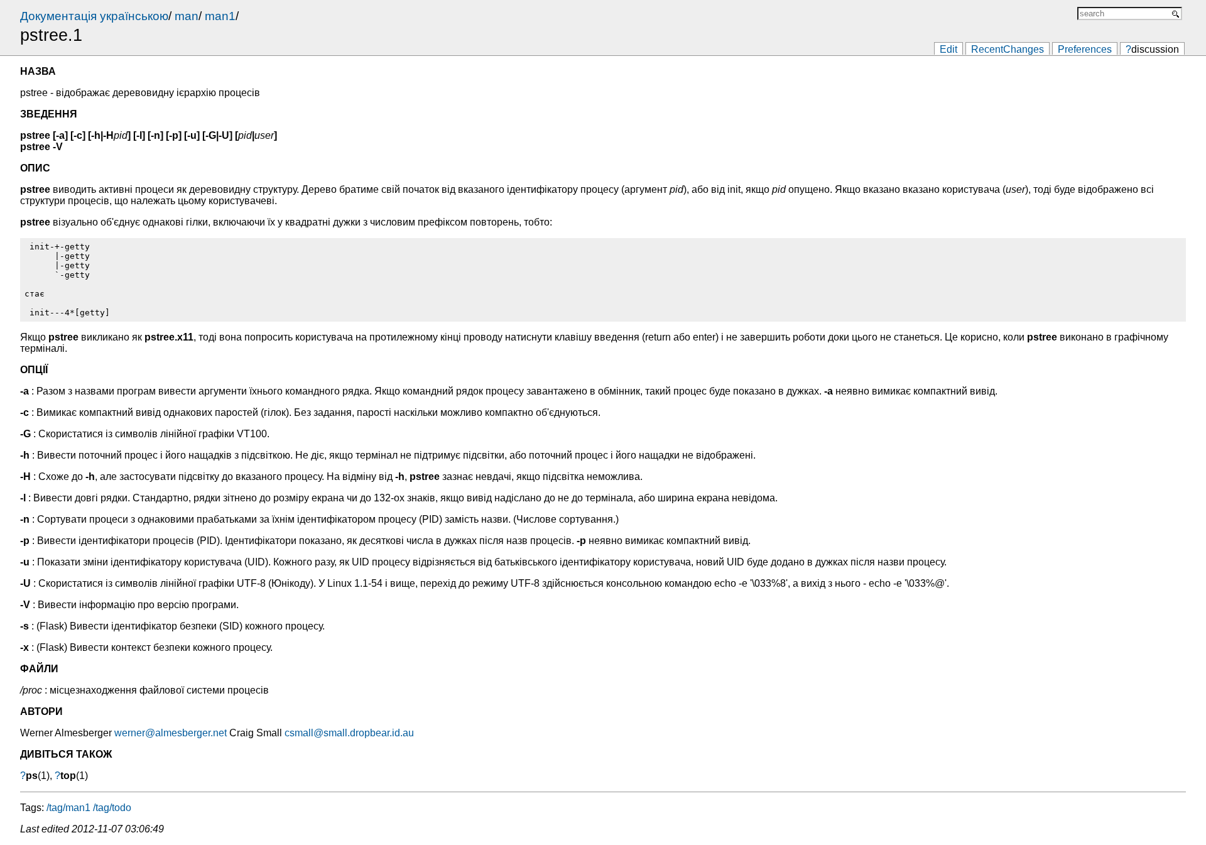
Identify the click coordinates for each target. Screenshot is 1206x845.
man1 (220, 16)
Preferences (1085, 49)
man (186, 16)
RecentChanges (1007, 49)
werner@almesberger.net (170, 733)
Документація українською (94, 16)
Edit (948, 49)
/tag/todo (112, 807)
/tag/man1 (68, 807)
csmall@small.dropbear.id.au (349, 733)
